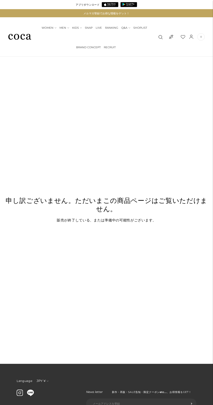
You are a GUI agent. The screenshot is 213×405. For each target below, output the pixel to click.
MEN (62, 27)
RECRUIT (110, 47)
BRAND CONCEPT (88, 47)
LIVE (99, 27)
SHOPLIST (140, 27)
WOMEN (47, 27)
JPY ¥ (41, 381)
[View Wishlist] (186, 37)
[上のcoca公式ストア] (30, 395)
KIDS (75, 27)
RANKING (111, 27)
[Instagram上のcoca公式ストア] (20, 395)
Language (24, 381)
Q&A (124, 27)
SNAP (89, 27)
